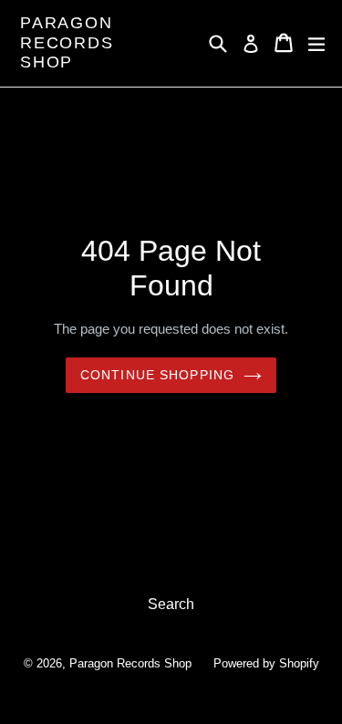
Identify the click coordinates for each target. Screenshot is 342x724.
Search (171, 604)
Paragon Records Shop (67, 42)
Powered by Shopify (266, 663)
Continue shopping (157, 374)
